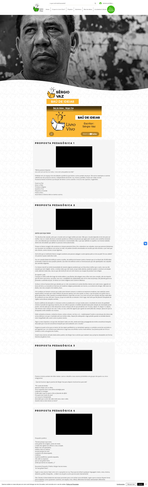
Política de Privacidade (72, 484)
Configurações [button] (121, 484)
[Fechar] (146, 484)
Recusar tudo (131, 484)
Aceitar (140, 484)
